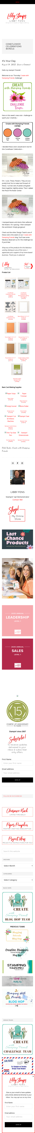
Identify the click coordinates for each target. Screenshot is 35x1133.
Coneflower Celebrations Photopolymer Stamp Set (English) (23, 295)
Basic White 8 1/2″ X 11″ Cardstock (23, 317)
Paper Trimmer (23, 401)
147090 (17, 381)
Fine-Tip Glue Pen (10, 440)
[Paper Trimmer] (23, 393)
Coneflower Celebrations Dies (10, 317)
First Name (6, 759)
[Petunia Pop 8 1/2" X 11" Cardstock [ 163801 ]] (23, 323)
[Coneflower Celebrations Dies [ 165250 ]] (10, 302)
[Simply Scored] (10, 406)
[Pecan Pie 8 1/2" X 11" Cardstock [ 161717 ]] (10, 344)
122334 (10, 412)
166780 (23, 319)
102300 (23, 412)
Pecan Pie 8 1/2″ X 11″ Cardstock (10, 358)
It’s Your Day (9, 61)
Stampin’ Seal (23, 421)
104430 (23, 441)
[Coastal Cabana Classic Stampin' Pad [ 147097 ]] (23, 344)
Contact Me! (18, 500)
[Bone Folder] (23, 406)
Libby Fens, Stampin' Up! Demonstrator (17, 18)
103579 (10, 400)
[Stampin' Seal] (23, 416)
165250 (10, 319)
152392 (23, 402)
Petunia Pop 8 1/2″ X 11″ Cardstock (24, 337)
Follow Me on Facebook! (12, 796)
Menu (17, 2)
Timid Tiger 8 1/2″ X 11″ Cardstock (10, 337)
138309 (10, 441)
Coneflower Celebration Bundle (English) (10, 294)
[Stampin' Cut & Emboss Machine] (10, 416)
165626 (10, 340)
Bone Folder (24, 411)
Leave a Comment (24, 64)
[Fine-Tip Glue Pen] (10, 433)
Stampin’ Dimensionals (23, 440)
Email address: (8, 769)
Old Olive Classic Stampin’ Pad (17, 379)
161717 (10, 360)
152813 (23, 422)
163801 (23, 340)
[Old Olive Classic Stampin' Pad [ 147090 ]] (17, 365)
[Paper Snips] (10, 393)
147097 (23, 360)
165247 (23, 298)
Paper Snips (10, 398)
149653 (10, 429)
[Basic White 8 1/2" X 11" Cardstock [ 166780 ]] (23, 302)
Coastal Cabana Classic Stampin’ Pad (23, 358)
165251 (10, 297)
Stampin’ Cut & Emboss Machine (10, 426)
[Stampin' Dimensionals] (23, 433)
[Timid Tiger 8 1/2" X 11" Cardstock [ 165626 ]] (10, 323)
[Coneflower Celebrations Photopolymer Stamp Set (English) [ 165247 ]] (23, 279)
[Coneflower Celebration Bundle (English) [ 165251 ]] (10, 279)
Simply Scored (10, 411)
